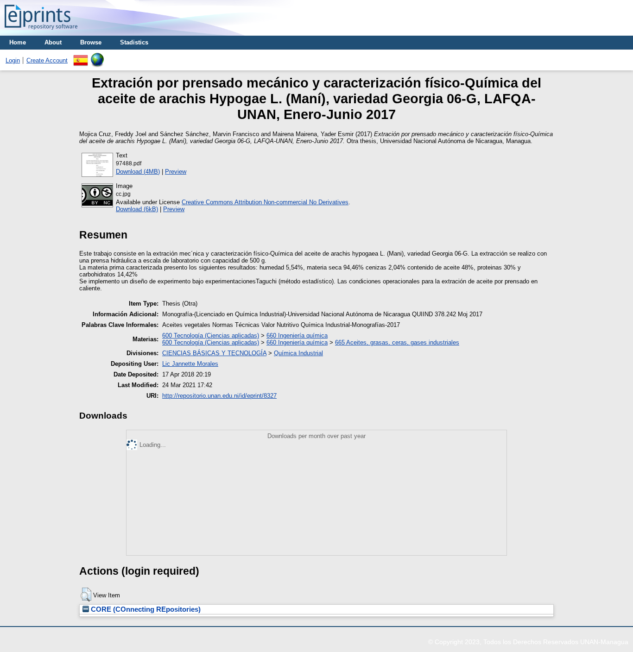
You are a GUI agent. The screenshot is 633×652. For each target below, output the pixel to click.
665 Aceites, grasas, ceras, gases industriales (397, 342)
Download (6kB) (137, 209)
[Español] (80, 56)
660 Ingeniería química (297, 335)
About (53, 42)
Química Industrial (298, 353)
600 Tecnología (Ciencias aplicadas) (210, 335)
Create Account (47, 60)
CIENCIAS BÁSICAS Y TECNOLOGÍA (214, 353)
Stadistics (134, 42)
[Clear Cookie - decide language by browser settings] (97, 56)
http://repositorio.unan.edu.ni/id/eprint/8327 (219, 395)
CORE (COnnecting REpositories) (145, 609)
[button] (86, 595)
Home (17, 42)
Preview (175, 171)
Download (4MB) (138, 171)
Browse (90, 42)
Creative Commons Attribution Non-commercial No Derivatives (265, 202)
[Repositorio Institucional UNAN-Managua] (41, 32)
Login (13, 60)
